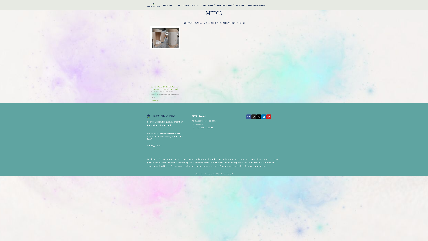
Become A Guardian (257, 5)
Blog (230, 5)
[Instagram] (253, 116)
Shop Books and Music (189, 5)
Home (165, 5)
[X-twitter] (258, 116)
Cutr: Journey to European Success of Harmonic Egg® (164, 88)
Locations (222, 5)
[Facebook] (248, 116)
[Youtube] (268, 116)
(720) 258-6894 (197, 124)
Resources (208, 5)
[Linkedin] (263, 116)
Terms (158, 146)
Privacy (150, 146)
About (172, 5)
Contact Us (241, 5)
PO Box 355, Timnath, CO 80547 (204, 121)
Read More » (154, 101)
